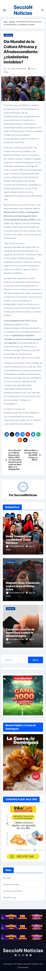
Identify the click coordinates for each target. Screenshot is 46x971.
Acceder (7, 878)
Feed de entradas (11, 884)
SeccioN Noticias (23, 10)
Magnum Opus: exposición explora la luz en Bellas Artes (23, 586)
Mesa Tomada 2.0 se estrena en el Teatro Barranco (19, 539)
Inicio (5, 22)
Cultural (12, 22)
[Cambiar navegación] (4, 10)
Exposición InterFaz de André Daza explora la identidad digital (20, 632)
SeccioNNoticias (19, 68)
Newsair (35, 964)
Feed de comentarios (13, 891)
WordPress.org (9, 897)
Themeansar (22, 967)
